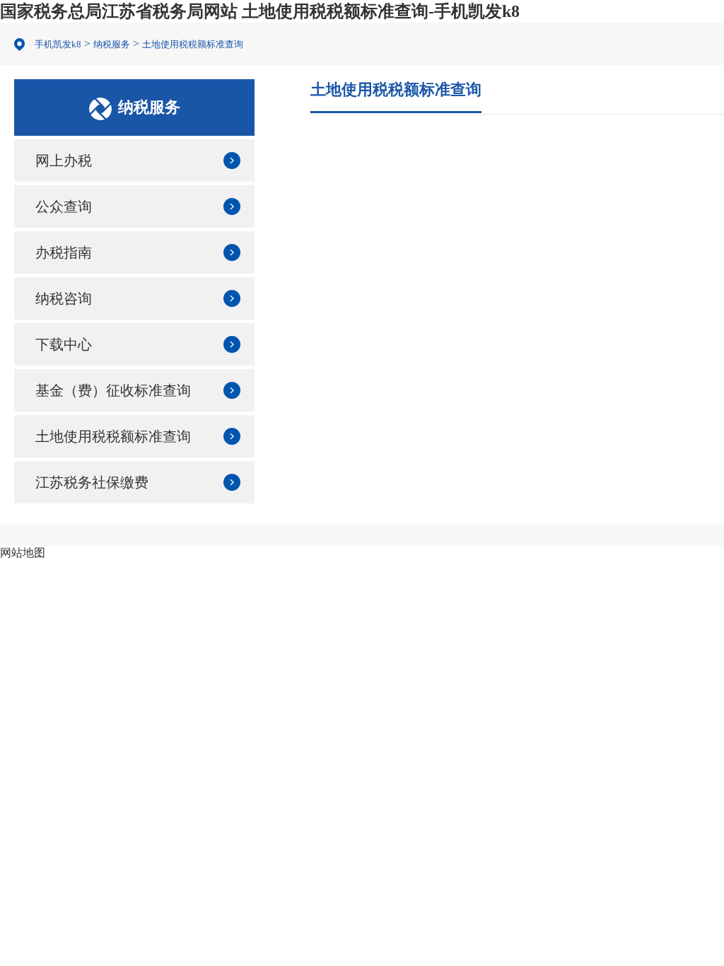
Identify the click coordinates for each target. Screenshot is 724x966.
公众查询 (63, 206)
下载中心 (63, 344)
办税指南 (63, 252)
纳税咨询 (63, 298)
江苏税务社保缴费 (91, 482)
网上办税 (63, 160)
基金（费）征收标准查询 (113, 390)
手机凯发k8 (58, 44)
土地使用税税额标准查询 (192, 44)
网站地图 (22, 553)
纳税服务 (111, 44)
